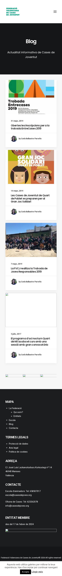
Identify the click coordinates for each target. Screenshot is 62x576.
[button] (55, 11)
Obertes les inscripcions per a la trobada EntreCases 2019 (30, 127)
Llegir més (37, 571)
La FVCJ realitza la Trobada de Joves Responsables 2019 (29, 270)
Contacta (13, 428)
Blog (11, 424)
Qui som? (18, 412)
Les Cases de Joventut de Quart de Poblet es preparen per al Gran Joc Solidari (30, 198)
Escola (12, 420)
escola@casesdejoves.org (18, 495)
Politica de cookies (18, 451)
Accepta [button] (25, 572)
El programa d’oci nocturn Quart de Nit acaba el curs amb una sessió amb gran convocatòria (30, 342)
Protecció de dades (18, 443)
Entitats (17, 416)
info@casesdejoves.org (17, 505)
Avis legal (13, 447)
